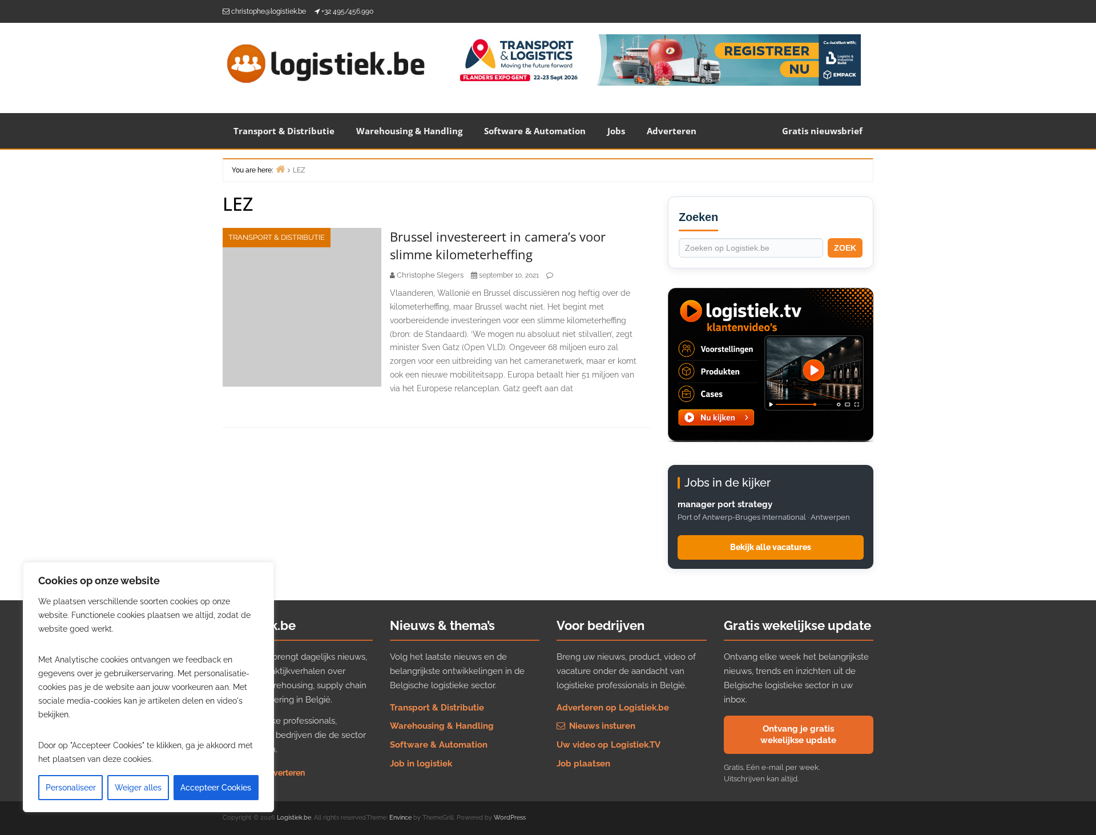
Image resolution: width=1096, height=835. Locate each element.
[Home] (280, 169)
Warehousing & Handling (409, 131)
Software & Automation (535, 131)
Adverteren (671, 131)
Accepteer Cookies (215, 787)
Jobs (616, 131)
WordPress (510, 817)
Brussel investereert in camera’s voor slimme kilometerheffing (498, 245)
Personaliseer (71, 787)
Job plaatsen (583, 763)
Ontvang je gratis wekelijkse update (798, 734)
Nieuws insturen (601, 726)
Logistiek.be (294, 817)
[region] (148, 687)
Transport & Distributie (284, 131)
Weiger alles (138, 787)
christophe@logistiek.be (268, 11)
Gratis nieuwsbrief (822, 131)
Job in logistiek (421, 763)
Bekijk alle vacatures (770, 547)
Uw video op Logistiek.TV (608, 745)
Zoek (845, 247)
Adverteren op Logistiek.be (613, 707)
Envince (400, 817)
